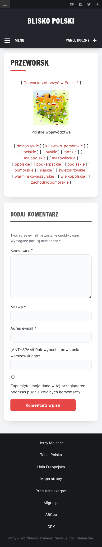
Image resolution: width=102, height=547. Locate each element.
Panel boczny (77, 40)
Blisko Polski (51, 21)
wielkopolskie (72, 176)
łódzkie (70, 151)
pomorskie (23, 170)
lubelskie (28, 151)
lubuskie (49, 151)
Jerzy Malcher (51, 443)
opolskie (22, 164)
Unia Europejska (51, 467)
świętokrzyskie (71, 170)
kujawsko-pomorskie (64, 145)
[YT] (72, 4)
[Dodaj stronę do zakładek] (97, 4)
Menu (19, 40)
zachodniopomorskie (50, 182)
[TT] (89, 4)
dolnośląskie (28, 145)
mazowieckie (63, 158)
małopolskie (35, 158)
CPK (51, 526)
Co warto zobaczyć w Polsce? (51, 82)
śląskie (46, 170)
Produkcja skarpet (51, 491)
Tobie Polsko (51, 454)
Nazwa (18, 306)
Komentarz (21, 250)
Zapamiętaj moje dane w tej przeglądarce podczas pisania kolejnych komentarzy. (47, 388)
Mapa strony (51, 478)
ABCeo (51, 514)
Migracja (51, 502)
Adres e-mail (23, 328)
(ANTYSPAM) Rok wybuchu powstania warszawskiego (44, 352)
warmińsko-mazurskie (34, 176)
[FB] (80, 4)
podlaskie (76, 164)
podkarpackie (48, 164)
